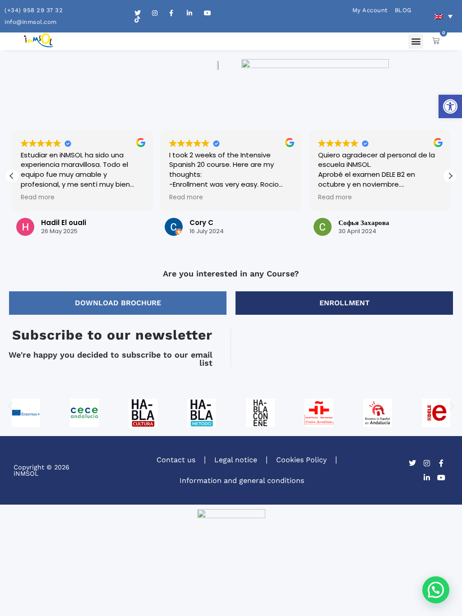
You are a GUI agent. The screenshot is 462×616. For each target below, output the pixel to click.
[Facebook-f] (441, 463)
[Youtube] (441, 477)
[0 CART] (435, 40)
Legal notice (235, 459)
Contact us (176, 459)
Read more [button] (38, 197)
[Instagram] (427, 463)
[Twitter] (412, 463)
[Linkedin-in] (427, 477)
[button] (450, 106)
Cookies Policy (301, 459)
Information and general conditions (242, 480)
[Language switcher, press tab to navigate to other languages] (443, 16)
